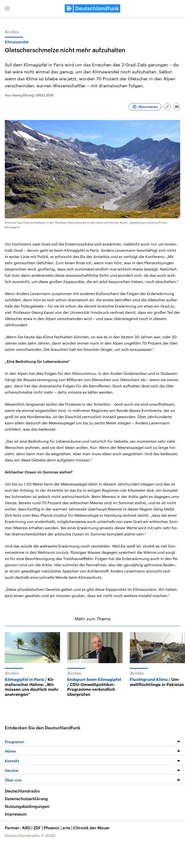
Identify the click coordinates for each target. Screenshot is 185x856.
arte (67, 827)
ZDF (38, 827)
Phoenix (52, 827)
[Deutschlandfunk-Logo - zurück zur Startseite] (92, 8)
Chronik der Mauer (91, 827)
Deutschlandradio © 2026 (30, 835)
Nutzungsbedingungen (27, 806)
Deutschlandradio (22, 790)
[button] (7, 8)
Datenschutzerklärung (26, 798)
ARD (27, 827)
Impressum (16, 814)
